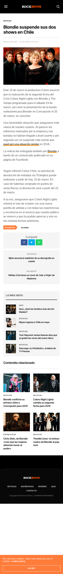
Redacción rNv (10, 42)
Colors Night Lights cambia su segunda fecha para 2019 (43, 402)
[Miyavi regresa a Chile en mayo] (11, 322)
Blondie (52, 151)
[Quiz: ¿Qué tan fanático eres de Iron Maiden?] (11, 309)
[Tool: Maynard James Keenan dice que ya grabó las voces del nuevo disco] (11, 335)
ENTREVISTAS (27, 486)
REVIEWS (42, 486)
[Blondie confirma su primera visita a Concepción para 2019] (16, 383)
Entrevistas (9, 434)
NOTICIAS (11, 486)
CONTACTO (31, 491)
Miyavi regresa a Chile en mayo (34, 322)
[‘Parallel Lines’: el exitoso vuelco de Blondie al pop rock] (46, 422)
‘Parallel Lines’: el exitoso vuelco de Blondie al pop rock (46, 442)
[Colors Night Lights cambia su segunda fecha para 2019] (46, 383)
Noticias (7, 21)
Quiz (21, 305)
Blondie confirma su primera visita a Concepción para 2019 (15, 402)
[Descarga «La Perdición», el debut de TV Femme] (11, 348)
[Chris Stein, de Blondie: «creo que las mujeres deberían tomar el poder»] (16, 422)
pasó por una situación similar (21, 144)
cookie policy (18, 561)
